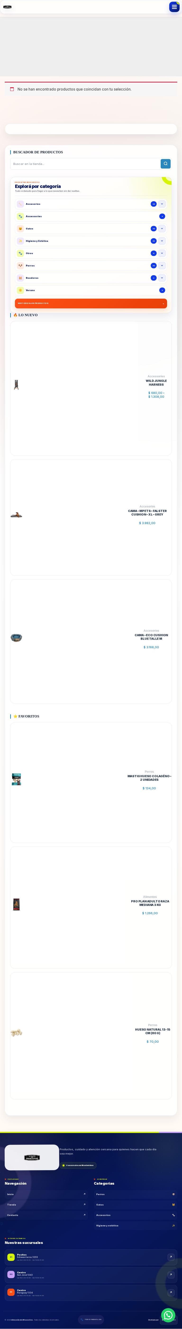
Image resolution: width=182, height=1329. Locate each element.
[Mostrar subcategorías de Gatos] (162, 228)
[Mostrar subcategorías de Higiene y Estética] (162, 241)
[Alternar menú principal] (174, 7)
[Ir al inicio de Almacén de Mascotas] (32, 1157)
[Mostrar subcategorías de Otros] (162, 253)
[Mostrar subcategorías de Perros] (162, 265)
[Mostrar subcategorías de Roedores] (162, 278)
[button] (168, 1315)
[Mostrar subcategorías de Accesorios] (162, 204)
